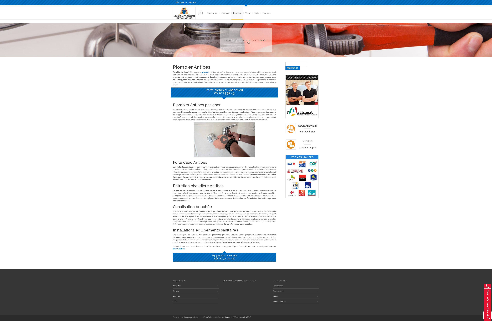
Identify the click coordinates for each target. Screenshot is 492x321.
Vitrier (247, 13)
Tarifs (256, 13)
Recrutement (278, 291)
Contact (266, 13)
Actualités (177, 286)
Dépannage (212, 13)
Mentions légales (279, 302)
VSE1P (248, 317)
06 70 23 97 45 (224, 93)
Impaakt (228, 317)
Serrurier (225, 13)
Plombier (237, 13)
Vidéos (275, 296)
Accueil (247, 40)
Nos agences (278, 286)
